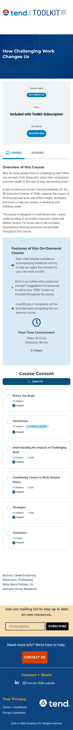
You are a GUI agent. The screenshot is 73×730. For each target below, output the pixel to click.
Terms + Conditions (15, 707)
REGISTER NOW (36, 133)
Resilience (30, 589)
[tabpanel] (36, 360)
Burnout (8, 575)
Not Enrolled (36, 95)
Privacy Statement (14, 712)
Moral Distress (19, 584)
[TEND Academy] (54, 705)
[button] (63, 12)
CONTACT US (35, 657)
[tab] (14, 153)
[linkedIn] (17, 683)
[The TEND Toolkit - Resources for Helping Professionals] (31, 12)
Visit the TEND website (40, 683)
